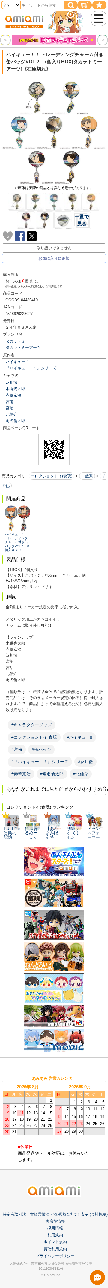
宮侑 (10, 401)
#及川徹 (85, 761)
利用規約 (55, 1235)
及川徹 (11, 382)
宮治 (10, 408)
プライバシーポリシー (55, 1256)
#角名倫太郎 (52, 773)
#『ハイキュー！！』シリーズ (39, 761)
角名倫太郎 (15, 420)
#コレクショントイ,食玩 (34, 737)
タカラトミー (17, 341)
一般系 (87, 476)
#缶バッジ (41, 749)
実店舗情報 (55, 1221)
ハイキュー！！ (19, 362)
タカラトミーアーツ (23, 347)
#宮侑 (16, 749)
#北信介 (80, 773)
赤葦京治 (13, 395)
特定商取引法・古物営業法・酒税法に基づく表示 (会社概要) (55, 1214)
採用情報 (55, 1228)
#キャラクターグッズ (31, 724)
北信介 (11, 414)
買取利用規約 (55, 1249)
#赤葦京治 (21, 773)
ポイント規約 (55, 1242)
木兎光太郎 (15, 388)
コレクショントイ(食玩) (51, 476)
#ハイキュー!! (79, 737)
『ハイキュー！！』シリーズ (31, 368)
